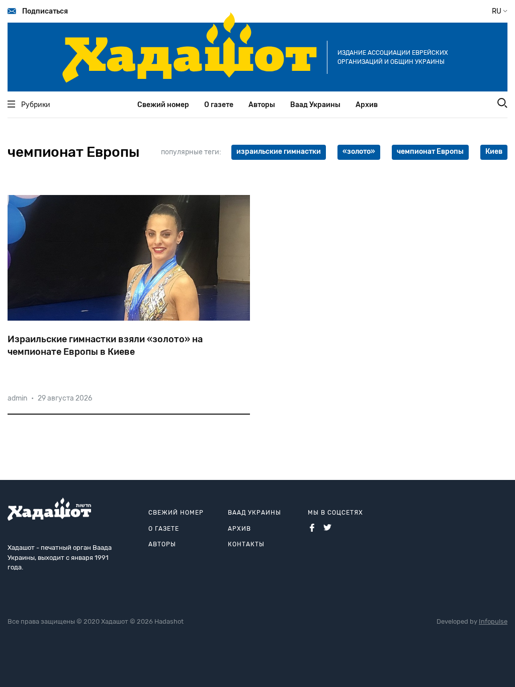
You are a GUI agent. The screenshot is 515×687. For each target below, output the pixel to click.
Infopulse (493, 621)
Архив (367, 105)
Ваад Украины (315, 105)
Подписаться (45, 11)
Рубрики (35, 105)
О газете (218, 105)
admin (17, 398)
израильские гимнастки (278, 151)
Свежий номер (163, 105)
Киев (493, 151)
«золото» (358, 151)
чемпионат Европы (430, 151)
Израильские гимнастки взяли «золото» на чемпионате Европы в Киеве (105, 345)
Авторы (261, 105)
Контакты (246, 544)
